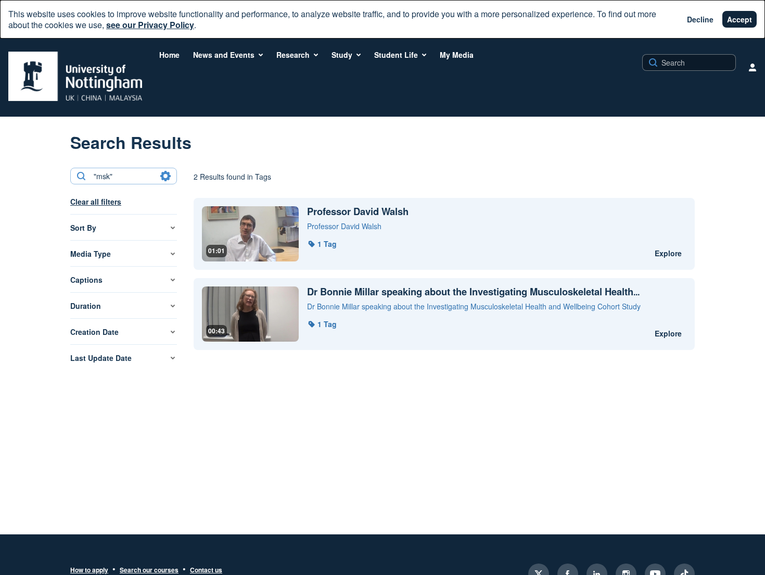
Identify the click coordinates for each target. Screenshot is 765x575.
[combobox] (123, 176)
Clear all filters (95, 201)
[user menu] (752, 67)
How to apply (89, 570)
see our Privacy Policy (150, 25)
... (473, 291)
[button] (322, 243)
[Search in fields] (165, 176)
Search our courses (149, 570)
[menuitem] (169, 54)
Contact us (206, 570)
